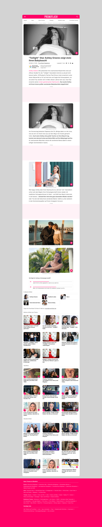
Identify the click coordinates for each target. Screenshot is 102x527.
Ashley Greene (33, 70)
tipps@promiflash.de (50, 308)
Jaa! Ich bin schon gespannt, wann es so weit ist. (46, 283)
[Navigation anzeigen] (25, 16)
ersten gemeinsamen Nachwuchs (49, 82)
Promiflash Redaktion (44, 63)
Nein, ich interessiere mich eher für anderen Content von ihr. (49, 288)
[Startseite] (51, 17)
